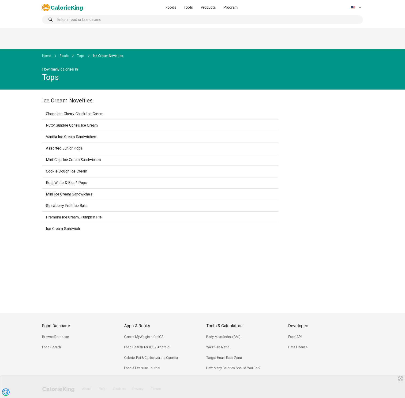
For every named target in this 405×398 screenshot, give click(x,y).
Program (230, 7)
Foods (170, 7)
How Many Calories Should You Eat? (233, 368)
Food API (295, 337)
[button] (356, 7)
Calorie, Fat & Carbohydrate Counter (151, 358)
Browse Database (55, 337)
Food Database (56, 325)
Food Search (51, 347)
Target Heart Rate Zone (224, 358)
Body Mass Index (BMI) (223, 337)
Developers (299, 325)
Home (46, 56)
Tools (188, 7)
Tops (81, 56)
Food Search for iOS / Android (146, 347)
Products (208, 7)
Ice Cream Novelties (108, 56)
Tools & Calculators (224, 325)
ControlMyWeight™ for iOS (144, 337)
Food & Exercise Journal (142, 368)
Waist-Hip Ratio (217, 347)
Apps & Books (137, 325)
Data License (298, 347)
